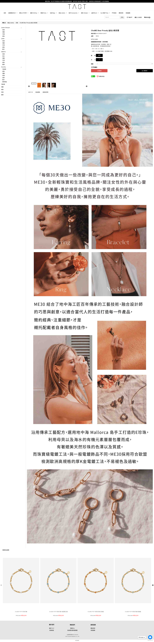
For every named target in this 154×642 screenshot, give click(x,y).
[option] (58, 36)
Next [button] (86, 86)
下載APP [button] (130, 17)
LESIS (2, 38)
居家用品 (4, 81)
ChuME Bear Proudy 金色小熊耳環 (28, 23)
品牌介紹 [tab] (30, 92)
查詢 (122, 17)
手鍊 (3, 34)
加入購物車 (144, 70)
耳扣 (3, 56)
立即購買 (99, 70)
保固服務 (128, 13)
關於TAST (51, 628)
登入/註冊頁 (139, 17)
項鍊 (3, 32)
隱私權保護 (72, 630)
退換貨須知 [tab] (45, 92)
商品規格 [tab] (37, 92)
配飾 (3, 64)
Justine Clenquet (5, 27)
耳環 (17, 23)
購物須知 (121, 13)
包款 (3, 77)
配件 (3, 49)
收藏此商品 (101, 76)
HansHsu (3, 67)
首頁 (5, 13)
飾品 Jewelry (11, 23)
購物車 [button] (147, 17)
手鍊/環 (4, 69)
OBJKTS (3, 51)
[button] (11, 13)
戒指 (3, 36)
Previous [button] (29, 86)
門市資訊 (114, 13)
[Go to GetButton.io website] (150, 640)
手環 (3, 45)
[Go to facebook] (150, 637)
